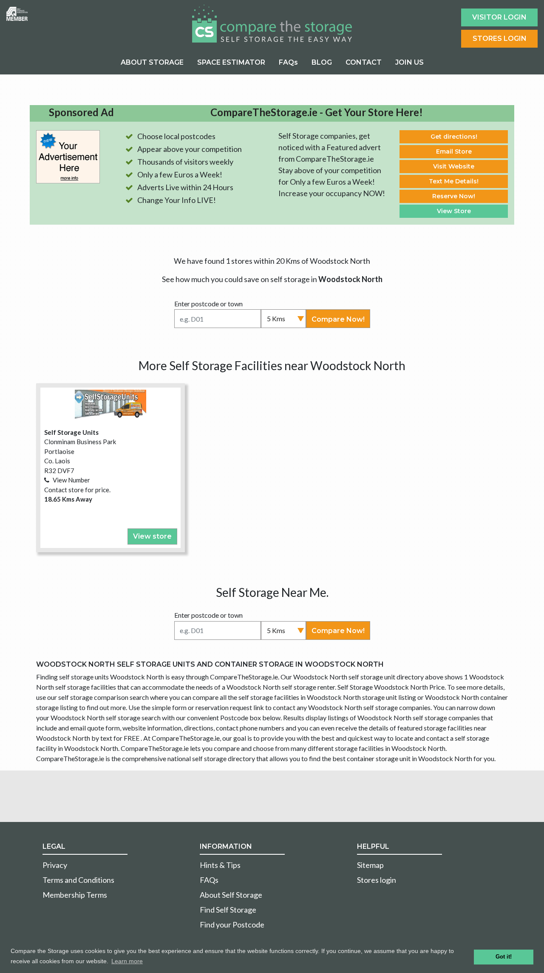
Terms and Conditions (78, 880)
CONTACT (364, 62)
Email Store (454, 151)
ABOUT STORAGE (152, 62)
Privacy (54, 865)
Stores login (376, 880)
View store (152, 536)
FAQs (288, 62)
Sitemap (370, 865)
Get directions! (454, 136)
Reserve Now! (453, 196)
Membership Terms (74, 894)
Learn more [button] (127, 961)
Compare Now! (338, 319)
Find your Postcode (232, 924)
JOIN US (409, 62)
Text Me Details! (454, 181)
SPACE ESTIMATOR (231, 62)
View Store (454, 211)
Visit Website (453, 166)
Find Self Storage (228, 909)
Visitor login (499, 17)
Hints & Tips (220, 865)
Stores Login (500, 38)
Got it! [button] (504, 957)
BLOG (322, 62)
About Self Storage (231, 894)
